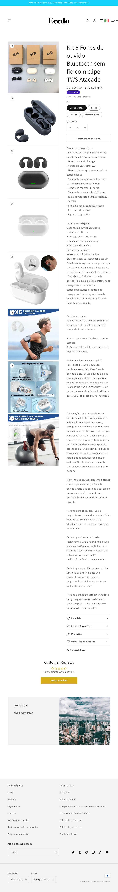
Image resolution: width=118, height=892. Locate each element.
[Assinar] (55, 852)
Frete (69, 97)
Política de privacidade (71, 827)
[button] (9, 20)
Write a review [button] (59, 680)
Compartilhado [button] (77, 649)
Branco (73, 114)
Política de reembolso (71, 820)
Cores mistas (76, 107)
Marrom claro (92, 114)
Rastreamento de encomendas (23, 827)
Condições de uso (68, 834)
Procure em (65, 792)
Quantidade (72, 121)
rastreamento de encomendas (75, 813)
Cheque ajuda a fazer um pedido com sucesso (82, 806)
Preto (94, 107)
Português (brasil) (42, 879)
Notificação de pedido (19, 820)
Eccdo (88, 881)
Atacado (12, 799)
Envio (10, 792)
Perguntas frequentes (18, 834)
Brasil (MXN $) (17, 879)
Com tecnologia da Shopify (100, 881)
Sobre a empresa (68, 799)
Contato (12, 813)
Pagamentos (14, 806)
